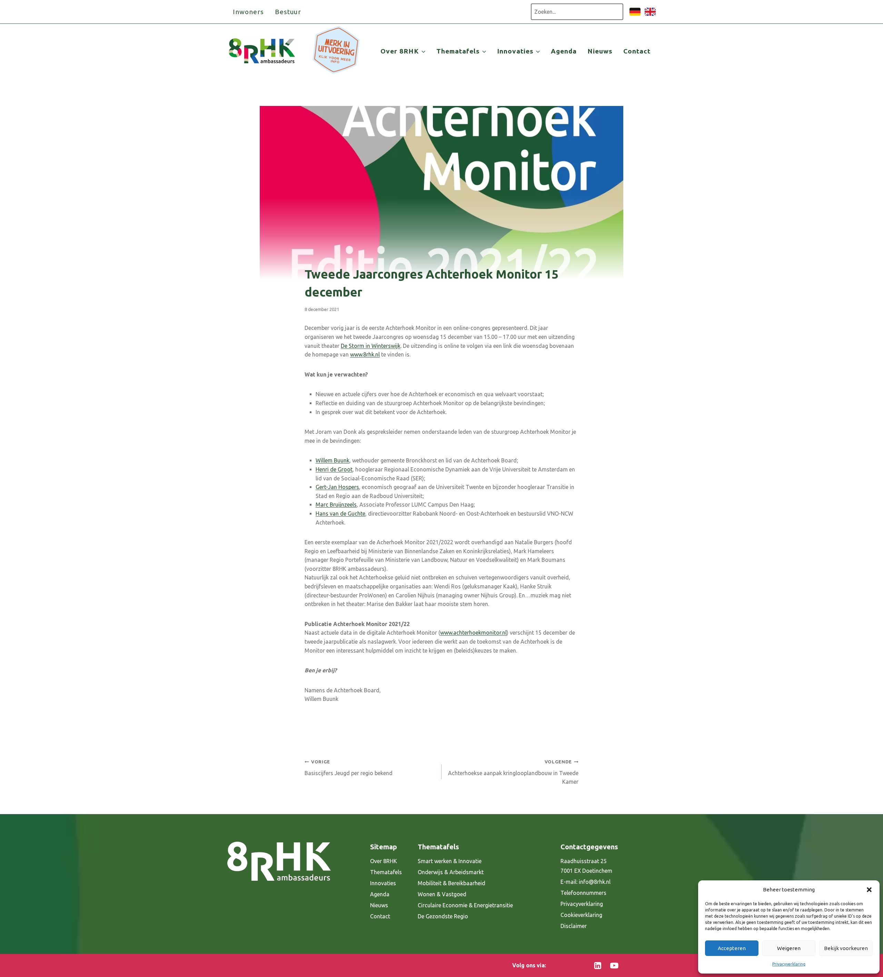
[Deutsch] (635, 15)
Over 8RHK (383, 861)
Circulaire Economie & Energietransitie (465, 905)
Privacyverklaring (788, 964)
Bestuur (288, 12)
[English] (650, 15)
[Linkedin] (598, 965)
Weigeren (789, 948)
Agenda (564, 51)
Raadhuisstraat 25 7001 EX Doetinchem (586, 866)
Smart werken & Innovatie (450, 861)
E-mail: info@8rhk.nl (585, 882)
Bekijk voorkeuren (846, 948)
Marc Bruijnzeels (336, 504)
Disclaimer (573, 926)
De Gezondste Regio (443, 916)
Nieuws (600, 51)
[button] (869, 889)
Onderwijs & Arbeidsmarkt (451, 872)
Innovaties (383, 883)
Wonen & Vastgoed (442, 894)
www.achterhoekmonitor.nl (473, 632)
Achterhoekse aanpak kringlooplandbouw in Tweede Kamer (513, 772)
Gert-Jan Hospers (337, 487)
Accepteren (732, 948)
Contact (637, 51)
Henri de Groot (334, 469)
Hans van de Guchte (340, 513)
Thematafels (386, 872)
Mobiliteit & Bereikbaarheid (451, 883)
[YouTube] (614, 965)
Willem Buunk (332, 460)
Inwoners (248, 12)
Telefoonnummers (583, 893)
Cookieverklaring (581, 915)
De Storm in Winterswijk (370, 346)
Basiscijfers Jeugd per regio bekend (349, 767)
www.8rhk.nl (365, 354)
